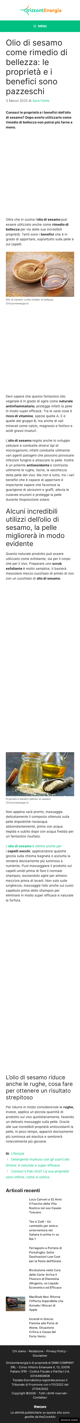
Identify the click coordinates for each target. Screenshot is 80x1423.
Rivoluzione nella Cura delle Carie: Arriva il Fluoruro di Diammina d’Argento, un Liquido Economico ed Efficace (45, 1278)
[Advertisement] (40, 174)
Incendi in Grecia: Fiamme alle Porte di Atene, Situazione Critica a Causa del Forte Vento (43, 1327)
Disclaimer (40, 1355)
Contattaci (40, 1397)
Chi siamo (19, 1351)
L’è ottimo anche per (34, 846)
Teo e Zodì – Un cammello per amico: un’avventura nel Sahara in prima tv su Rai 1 (44, 1230)
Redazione (36, 1351)
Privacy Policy (56, 1351)
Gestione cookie (69, 1420)
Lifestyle (17, 1153)
